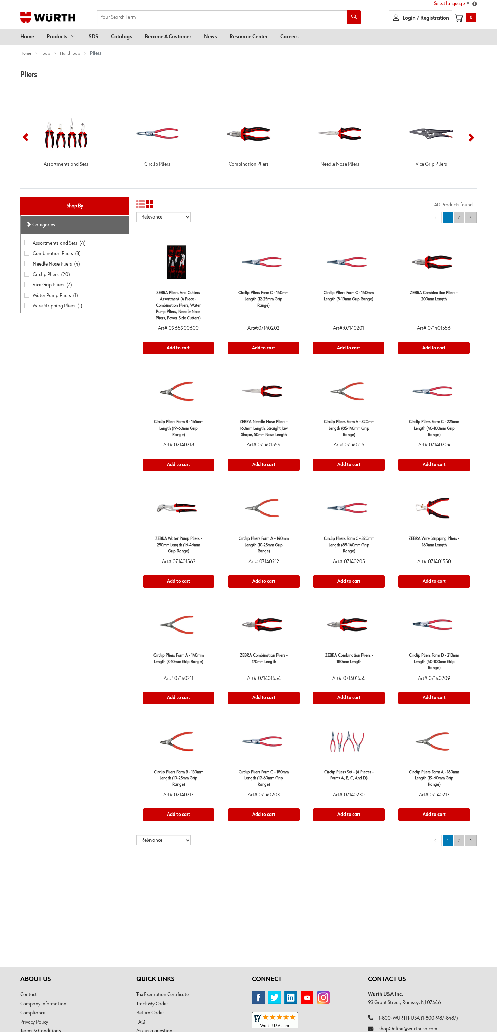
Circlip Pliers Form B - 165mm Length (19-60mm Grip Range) (178, 428)
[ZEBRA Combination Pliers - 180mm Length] (349, 627)
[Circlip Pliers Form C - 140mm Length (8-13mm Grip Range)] (348, 264)
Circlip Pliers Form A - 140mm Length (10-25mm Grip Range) (264, 544)
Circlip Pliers (157, 164)
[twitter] (274, 997)
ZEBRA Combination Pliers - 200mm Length (434, 296)
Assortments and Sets (66, 164)
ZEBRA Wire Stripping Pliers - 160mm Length (434, 541)
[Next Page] (471, 217)
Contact (28, 994)
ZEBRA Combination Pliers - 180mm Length (349, 658)
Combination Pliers (249, 164)
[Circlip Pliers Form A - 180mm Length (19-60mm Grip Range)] (434, 744)
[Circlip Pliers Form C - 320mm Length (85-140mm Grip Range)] (349, 510)
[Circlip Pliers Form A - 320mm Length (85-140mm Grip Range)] (349, 393)
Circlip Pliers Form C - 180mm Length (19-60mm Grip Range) (264, 778)
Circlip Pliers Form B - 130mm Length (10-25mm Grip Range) (178, 778)
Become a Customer (168, 37)
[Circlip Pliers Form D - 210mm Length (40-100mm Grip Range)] (434, 627)
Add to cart (178, 348)
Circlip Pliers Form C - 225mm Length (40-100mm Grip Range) (434, 428)
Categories (43, 225)
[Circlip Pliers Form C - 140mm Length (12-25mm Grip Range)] (263, 264)
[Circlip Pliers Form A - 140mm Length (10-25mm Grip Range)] (264, 510)
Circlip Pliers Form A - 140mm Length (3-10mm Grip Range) (178, 658)
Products (57, 37)
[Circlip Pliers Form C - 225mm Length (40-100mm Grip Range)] (434, 393)
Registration (434, 18)
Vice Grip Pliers (431, 164)
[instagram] (323, 997)
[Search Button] (354, 17)
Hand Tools (70, 53)
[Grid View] (150, 204)
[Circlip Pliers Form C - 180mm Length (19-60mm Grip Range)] (264, 744)
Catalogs (121, 37)
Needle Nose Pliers (339, 164)
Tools (45, 53)
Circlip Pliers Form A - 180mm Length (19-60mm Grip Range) (434, 778)
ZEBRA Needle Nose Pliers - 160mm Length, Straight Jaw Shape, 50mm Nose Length (264, 428)
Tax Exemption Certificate (162, 994)
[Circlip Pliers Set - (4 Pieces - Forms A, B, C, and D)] (349, 744)
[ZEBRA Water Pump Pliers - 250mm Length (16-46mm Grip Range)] (179, 510)
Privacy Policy (34, 1022)
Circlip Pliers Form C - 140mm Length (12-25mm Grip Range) (263, 299)
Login (410, 18)
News (210, 37)
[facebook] (258, 997)
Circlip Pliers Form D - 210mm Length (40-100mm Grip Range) (434, 661)
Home (27, 37)
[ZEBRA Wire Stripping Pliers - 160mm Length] (434, 510)
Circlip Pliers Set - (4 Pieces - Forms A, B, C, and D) (349, 775)
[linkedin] (290, 997)
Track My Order (152, 1004)
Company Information (43, 1004)
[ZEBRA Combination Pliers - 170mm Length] (264, 627)
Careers (289, 37)
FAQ (140, 1022)
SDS (93, 37)
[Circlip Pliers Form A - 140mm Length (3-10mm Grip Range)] (179, 627)
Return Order (150, 1013)
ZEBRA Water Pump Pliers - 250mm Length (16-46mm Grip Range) (178, 544)
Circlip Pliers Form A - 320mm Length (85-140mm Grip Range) (349, 428)
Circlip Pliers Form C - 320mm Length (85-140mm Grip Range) (349, 544)
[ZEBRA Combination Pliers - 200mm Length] (434, 264)
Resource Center (249, 37)
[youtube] (307, 997)
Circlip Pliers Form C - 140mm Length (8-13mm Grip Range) (349, 296)
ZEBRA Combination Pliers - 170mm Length (264, 658)
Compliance (32, 1013)
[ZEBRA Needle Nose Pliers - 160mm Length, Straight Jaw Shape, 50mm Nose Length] (264, 393)
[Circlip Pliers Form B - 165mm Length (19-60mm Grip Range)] (179, 393)
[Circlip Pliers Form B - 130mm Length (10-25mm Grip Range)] (179, 744)
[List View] (140, 204)
